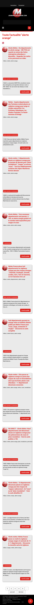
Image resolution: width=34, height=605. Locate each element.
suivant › (13, 592)
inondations (28, 387)
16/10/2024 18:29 (5, 160)
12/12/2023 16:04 (5, 376)
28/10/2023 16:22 (5, 484)
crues (22, 387)
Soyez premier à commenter (10, 79)
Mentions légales (7, 599)
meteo (8, 225)
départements (14, 279)
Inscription (13, 5)
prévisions (29, 441)
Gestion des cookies (7, 600)
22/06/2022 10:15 (5, 538)
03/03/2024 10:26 (5, 322)
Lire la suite (25, 92)
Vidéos (4, 61)
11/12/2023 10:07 (5, 430)
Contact (4, 603)
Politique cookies (16, 599)
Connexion (21, 5)
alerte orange (14, 61)
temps (12, 495)
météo (8, 61)
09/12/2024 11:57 (5, 103)
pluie (19, 441)
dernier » (21, 592)
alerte (12, 225)
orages (9, 547)
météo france (10, 333)
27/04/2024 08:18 (5, 268)
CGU (23, 602)
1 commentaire (7, 243)
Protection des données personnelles (11, 602)
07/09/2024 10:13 (5, 216)
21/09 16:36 (4, 49)
